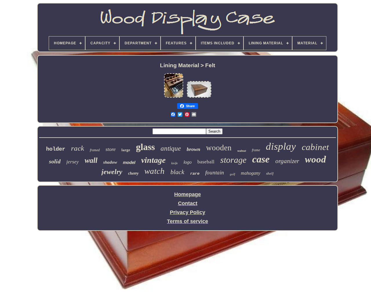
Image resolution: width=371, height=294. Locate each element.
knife (174, 163)
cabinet (315, 147)
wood (315, 159)
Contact (187, 203)
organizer (287, 161)
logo (187, 162)
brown (193, 149)
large (125, 150)
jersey (72, 162)
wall (91, 160)
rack (77, 148)
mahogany (250, 173)
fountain (214, 172)
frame (256, 150)
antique (171, 148)
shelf (270, 173)
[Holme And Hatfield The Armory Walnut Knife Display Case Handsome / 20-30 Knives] (173, 97)
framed (95, 150)
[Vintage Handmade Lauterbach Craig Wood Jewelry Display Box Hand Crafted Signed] (199, 97)
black (177, 172)
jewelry (111, 172)
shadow (110, 162)
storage (233, 160)
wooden (219, 147)
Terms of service (187, 221)
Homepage (187, 194)
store (111, 149)
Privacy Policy (187, 212)
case (261, 159)
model (129, 162)
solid (55, 161)
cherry (133, 173)
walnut (241, 150)
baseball (205, 162)
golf (232, 174)
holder (55, 149)
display (281, 146)
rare (194, 173)
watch (154, 171)
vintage (153, 160)
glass (145, 147)
